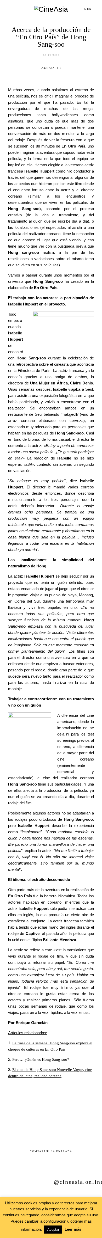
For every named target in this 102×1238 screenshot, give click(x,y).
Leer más (73, 1229)
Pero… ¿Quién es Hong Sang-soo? (40, 1059)
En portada (51, 54)
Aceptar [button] (53, 1229)
